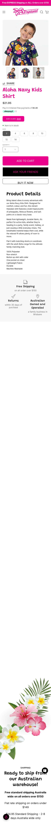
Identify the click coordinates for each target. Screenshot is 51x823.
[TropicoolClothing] (25, 12)
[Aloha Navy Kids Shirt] (12, 73)
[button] (41, 12)
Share (11, 83)
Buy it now (25, 182)
